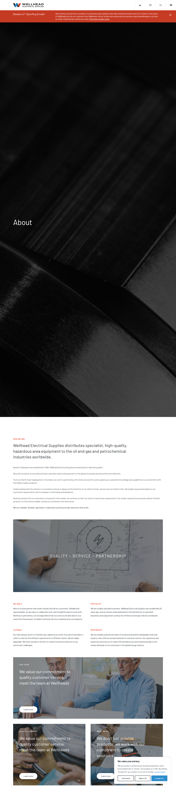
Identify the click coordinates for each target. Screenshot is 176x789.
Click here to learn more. (99, 19)
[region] (142, 770)
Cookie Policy (160, 772)
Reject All (142, 778)
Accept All (159, 778)
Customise (126, 778)
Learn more (28, 709)
